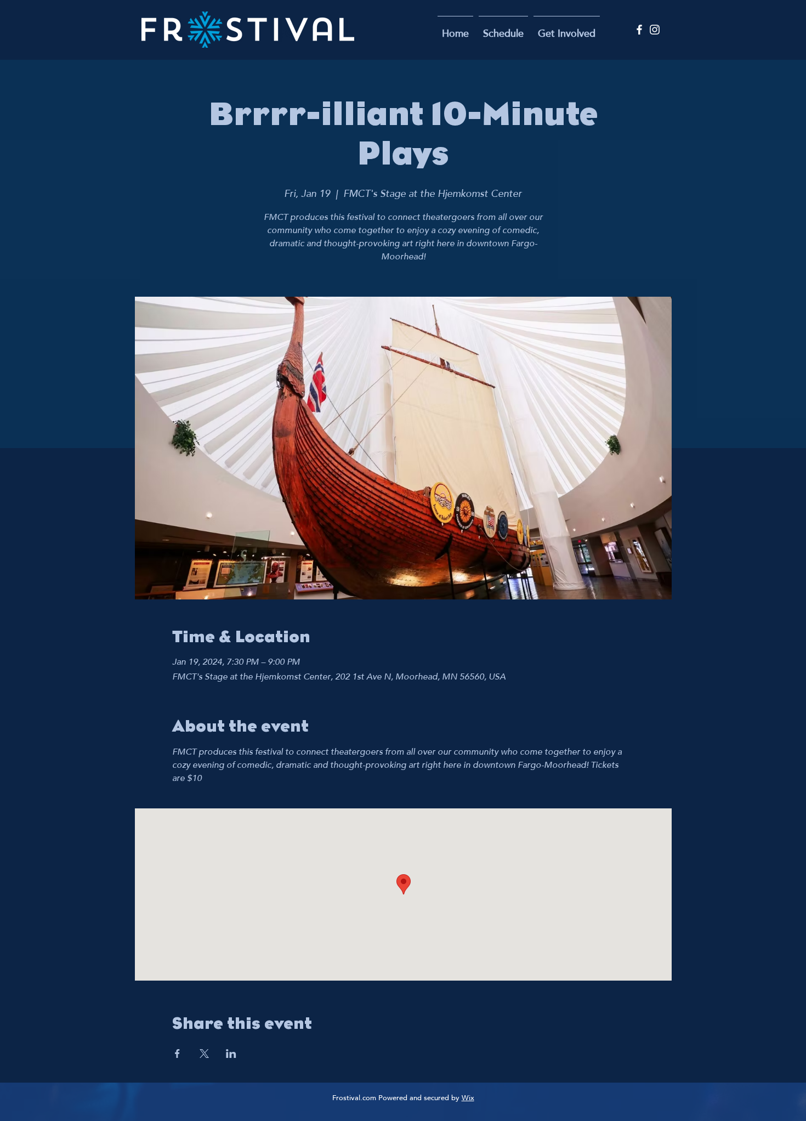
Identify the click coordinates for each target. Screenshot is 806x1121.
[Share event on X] (204, 1053)
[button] (567, 29)
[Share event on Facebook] (177, 1053)
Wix (468, 1098)
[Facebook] (639, 29)
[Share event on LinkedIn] (231, 1053)
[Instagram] (654, 29)
